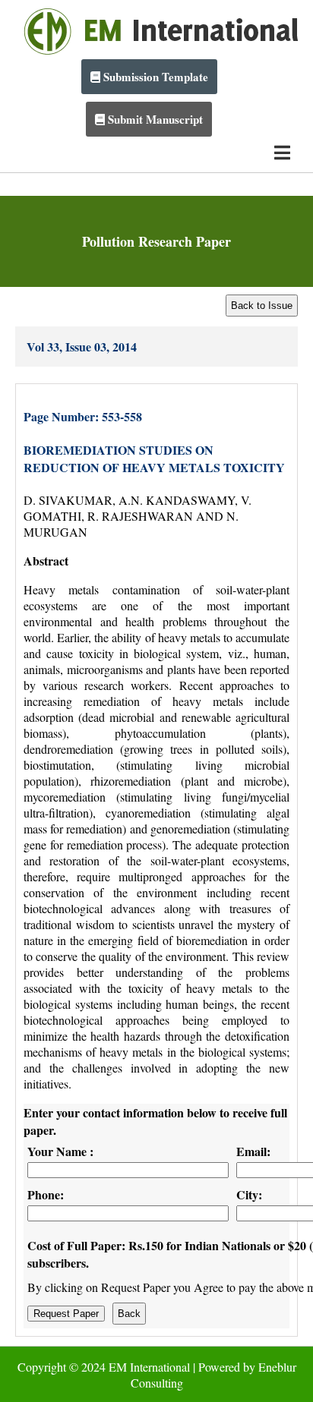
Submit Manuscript (154, 119)
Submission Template (154, 76)
